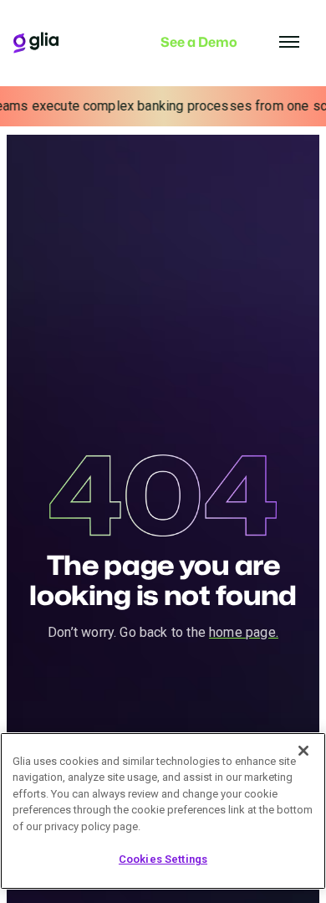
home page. (243, 632)
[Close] (303, 750)
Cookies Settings (163, 859)
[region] (163, 811)
